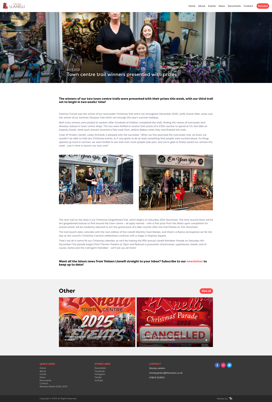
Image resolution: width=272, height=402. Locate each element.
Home (192, 6)
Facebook (99, 371)
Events (212, 6)
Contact (248, 6)
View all (206, 291)
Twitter (98, 377)
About (201, 6)
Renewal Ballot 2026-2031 (53, 386)
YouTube (98, 380)
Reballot (263, 6)
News (222, 6)
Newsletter (100, 368)
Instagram (99, 374)
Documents (234, 6)
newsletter (195, 261)
